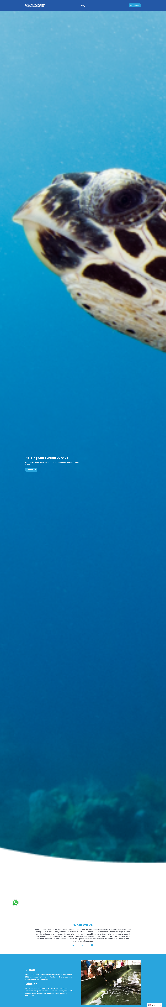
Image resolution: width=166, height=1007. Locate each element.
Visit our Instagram (81, 946)
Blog (83, 5)
